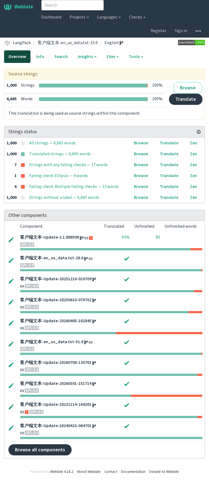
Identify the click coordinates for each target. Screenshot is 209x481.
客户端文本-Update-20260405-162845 (55, 321)
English (111, 43)
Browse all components (40, 449)
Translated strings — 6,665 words (60, 154)
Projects (78, 17)
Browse (188, 87)
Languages (107, 17)
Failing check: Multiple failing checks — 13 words (74, 187)
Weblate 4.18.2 (61, 471)
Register (158, 31)
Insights (86, 57)
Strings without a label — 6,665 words (64, 197)
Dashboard (51, 17)
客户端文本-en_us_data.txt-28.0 (51, 258)
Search (61, 57)
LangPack (22, 43)
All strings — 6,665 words (52, 143)
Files (111, 57)
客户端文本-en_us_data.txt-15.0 (68, 43)
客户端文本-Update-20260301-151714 (55, 383)
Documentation (133, 471)
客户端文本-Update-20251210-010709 (55, 279)
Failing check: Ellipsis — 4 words (58, 176)
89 (158, 237)
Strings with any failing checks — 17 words (68, 165)
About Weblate (89, 471)
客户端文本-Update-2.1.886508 (49, 237)
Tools (134, 57)
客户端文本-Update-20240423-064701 (55, 426)
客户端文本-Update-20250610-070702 (55, 300)
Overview (17, 57)
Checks (136, 17)
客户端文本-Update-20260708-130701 (55, 363)
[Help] (198, 31)
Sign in (181, 31)
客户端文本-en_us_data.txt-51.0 (51, 342)
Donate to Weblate (164, 471)
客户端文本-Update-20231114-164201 (55, 404)
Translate (186, 99)
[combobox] (72, 5)
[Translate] (11, 239)
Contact (110, 471)
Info (40, 57)
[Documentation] (199, 132)
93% (126, 237)
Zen (193, 143)
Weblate (23, 7)
